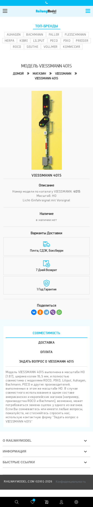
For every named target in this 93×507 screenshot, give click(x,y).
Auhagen (14, 34)
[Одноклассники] (40, 312)
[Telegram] (46, 312)
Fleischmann (75, 34)
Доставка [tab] (46, 342)
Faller (54, 34)
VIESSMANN (63, 73)
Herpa (9, 40)
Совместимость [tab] (46, 333)
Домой (18, 73)
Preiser (82, 40)
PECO (54, 40)
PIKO (67, 40)
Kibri (24, 40)
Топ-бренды (46, 26)
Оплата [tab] (46, 352)
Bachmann (34, 34)
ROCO (17, 46)
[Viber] (53, 312)
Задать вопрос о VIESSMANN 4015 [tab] (46, 361)
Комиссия (71, 46)
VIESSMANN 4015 (46, 78)
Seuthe (32, 46)
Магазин (39, 73)
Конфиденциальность (71, 481)
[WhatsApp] (59, 312)
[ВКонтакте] (34, 312)
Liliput (39, 40)
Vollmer (51, 46)
